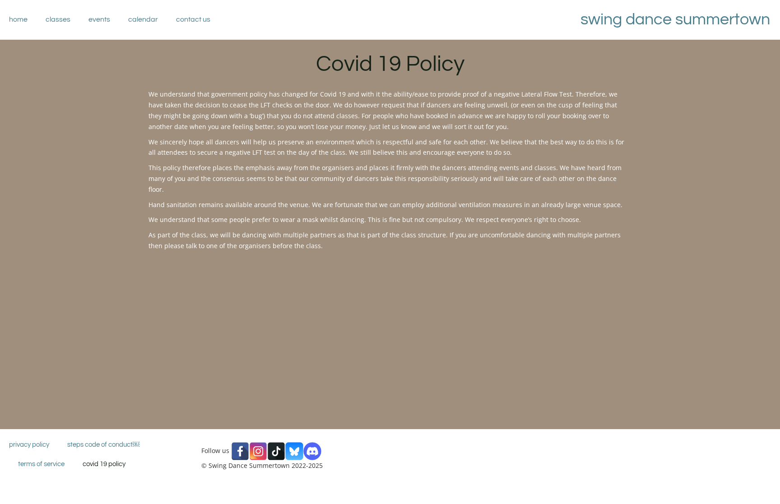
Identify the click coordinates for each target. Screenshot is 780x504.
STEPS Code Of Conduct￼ (103, 444)
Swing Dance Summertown (675, 19)
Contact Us (193, 19)
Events (99, 19)
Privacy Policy (29, 444)
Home (18, 19)
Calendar (143, 19)
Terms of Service (41, 464)
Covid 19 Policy (104, 464)
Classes (58, 19)
